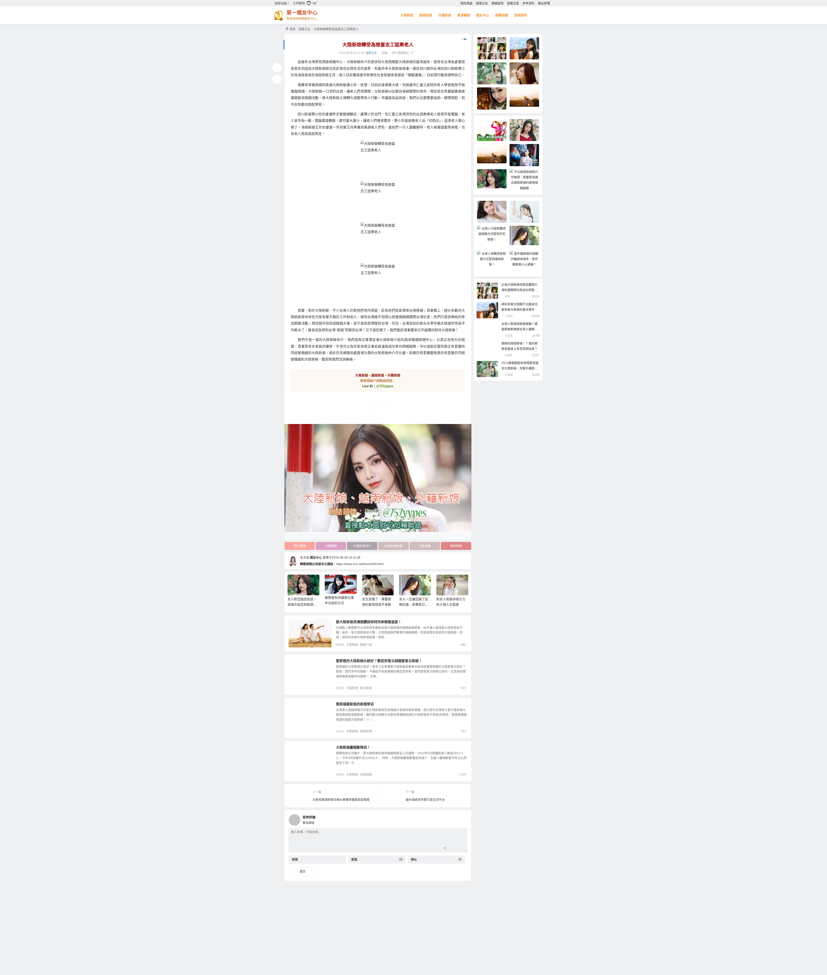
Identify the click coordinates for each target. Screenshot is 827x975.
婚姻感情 (497, 3)
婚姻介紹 (366, 644)
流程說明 (520, 15)
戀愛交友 (482, 3)
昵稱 (295, 859)
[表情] (452, 848)
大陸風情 (297, 706)
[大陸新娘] (378, 161)
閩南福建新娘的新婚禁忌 (355, 704)
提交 (303, 871)
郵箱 (354, 859)
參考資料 (528, 3)
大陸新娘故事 (393, 546)
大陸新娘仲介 (362, 546)
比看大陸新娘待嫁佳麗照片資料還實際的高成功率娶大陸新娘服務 (519, 290)
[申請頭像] (463, 819)
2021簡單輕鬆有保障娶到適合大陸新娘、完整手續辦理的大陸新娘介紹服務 (519, 368)
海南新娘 (456, 546)
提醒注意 (513, 3)
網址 (414, 859)
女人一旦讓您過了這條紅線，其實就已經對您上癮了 (413, 604)
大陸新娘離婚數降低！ (353, 747)
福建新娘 (366, 731)
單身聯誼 (463, 15)
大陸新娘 (406, 15)
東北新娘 (297, 663)
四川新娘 (300, 546)
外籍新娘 (444, 15)
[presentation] (444, 581)
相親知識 (501, 15)
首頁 (292, 29)
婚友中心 (482, 15)
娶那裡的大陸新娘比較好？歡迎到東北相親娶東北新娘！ (379, 661)
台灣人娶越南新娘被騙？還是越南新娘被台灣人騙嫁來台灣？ (519, 329)
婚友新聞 (544, 3)
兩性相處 (466, 3)
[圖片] (460, 848)
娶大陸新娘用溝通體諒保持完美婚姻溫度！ (368, 622)
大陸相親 (425, 546)
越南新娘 (425, 15)
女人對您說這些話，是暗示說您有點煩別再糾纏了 (302, 604)
